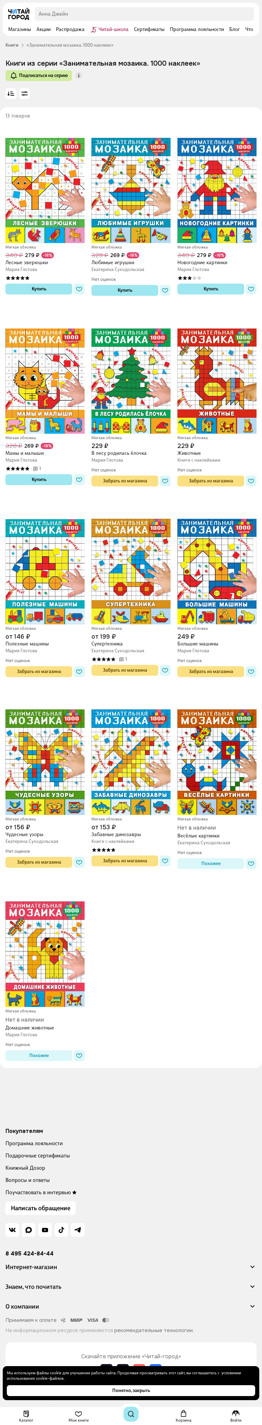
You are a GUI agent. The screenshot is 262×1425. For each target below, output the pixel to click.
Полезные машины (27, 644)
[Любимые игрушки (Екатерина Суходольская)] (131, 182)
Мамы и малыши (24, 453)
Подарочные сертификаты (37, 1155)
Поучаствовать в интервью (38, 1192)
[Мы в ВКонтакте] (12, 1230)
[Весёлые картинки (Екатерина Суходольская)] (217, 754)
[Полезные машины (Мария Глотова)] (45, 563)
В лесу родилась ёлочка (119, 453)
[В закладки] (79, 289)
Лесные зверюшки (26, 262)
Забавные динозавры (116, 834)
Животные (189, 453)
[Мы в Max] (28, 1230)
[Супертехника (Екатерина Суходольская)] (131, 563)
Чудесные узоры (24, 834)
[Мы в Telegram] (78, 1230)
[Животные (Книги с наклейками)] (217, 373)
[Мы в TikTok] (61, 1230)
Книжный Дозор (25, 1168)
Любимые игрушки (112, 262)
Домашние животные (29, 1028)
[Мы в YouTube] (45, 1230)
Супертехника (107, 644)
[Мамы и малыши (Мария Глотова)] (45, 373)
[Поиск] (131, 1414)
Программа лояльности (34, 1143)
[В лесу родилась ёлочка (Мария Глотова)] (131, 373)
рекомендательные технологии (153, 1330)
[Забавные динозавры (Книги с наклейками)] (131, 754)
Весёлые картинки (198, 836)
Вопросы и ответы (27, 1180)
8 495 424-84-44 (29, 1253)
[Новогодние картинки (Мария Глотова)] (217, 182)
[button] (79, 75)
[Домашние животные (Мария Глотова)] (45, 946)
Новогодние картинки (202, 262)
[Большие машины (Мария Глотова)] (217, 563)
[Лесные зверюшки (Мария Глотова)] (45, 182)
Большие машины (197, 644)
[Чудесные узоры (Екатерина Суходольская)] (45, 754)
